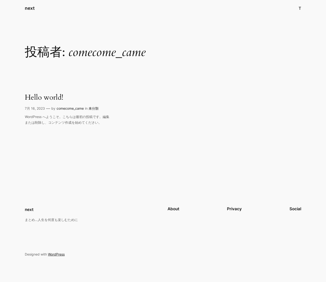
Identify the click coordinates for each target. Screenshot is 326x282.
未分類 (94, 108)
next (30, 8)
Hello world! (44, 97)
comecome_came (70, 108)
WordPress (56, 254)
